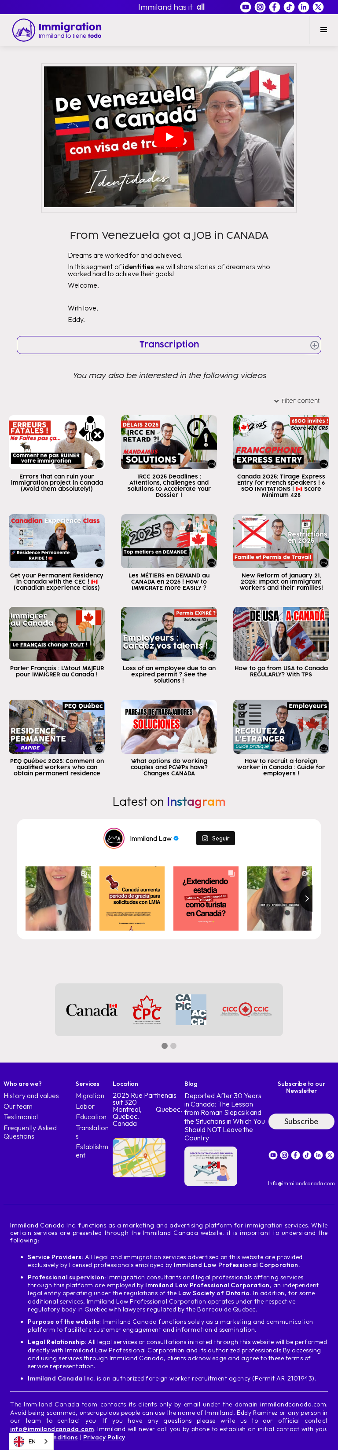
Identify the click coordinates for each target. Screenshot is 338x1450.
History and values (31, 1096)
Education (91, 1117)
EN (32, 1441)
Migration (90, 1096)
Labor (85, 1106)
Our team (18, 1106)
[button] (323, 30)
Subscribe (301, 1121)
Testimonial (21, 1117)
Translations (92, 1132)
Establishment (92, 1151)
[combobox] (31, 1441)
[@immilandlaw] (114, 838)
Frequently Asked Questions (30, 1132)
